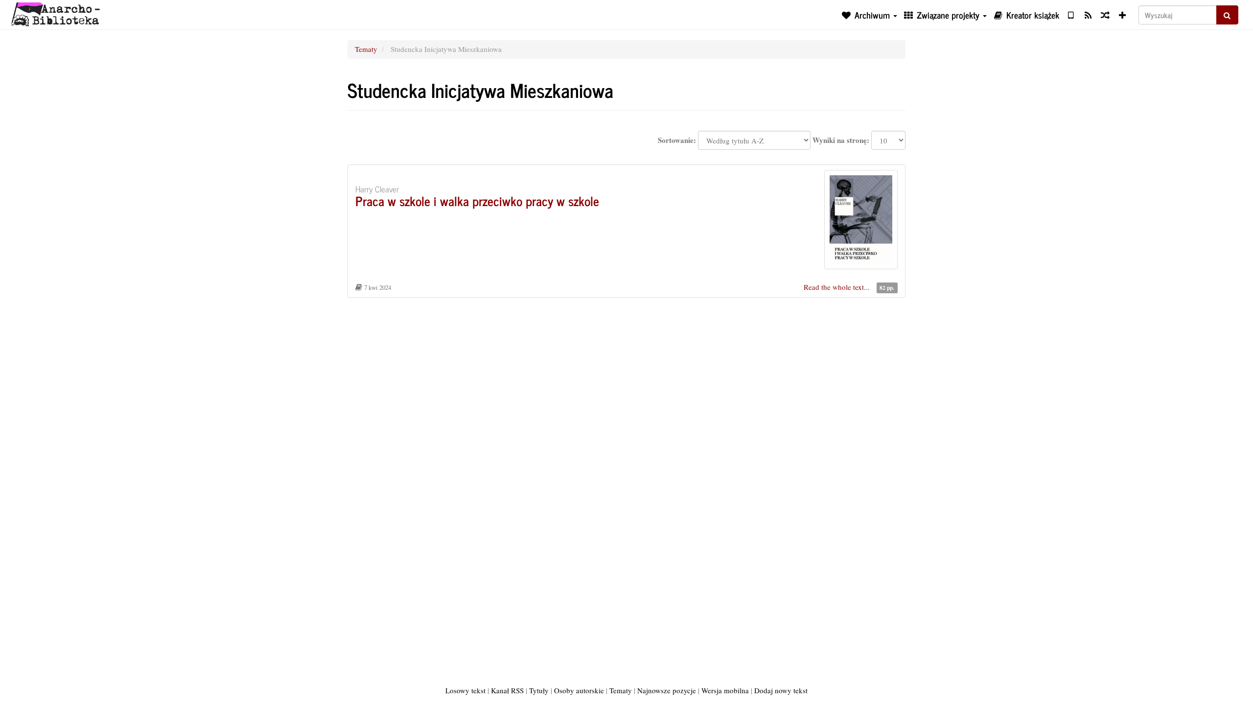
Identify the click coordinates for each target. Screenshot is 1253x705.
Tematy (366, 49)
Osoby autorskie (579, 690)
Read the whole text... (838, 287)
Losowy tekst (465, 690)
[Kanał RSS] (1087, 14)
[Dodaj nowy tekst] (1122, 14)
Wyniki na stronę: (840, 140)
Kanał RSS (507, 690)
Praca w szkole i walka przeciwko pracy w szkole (477, 200)
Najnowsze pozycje (666, 690)
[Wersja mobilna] (1070, 14)
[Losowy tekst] (1105, 14)
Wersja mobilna (725, 690)
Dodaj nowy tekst (781, 690)
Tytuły (539, 690)
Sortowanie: (677, 140)
